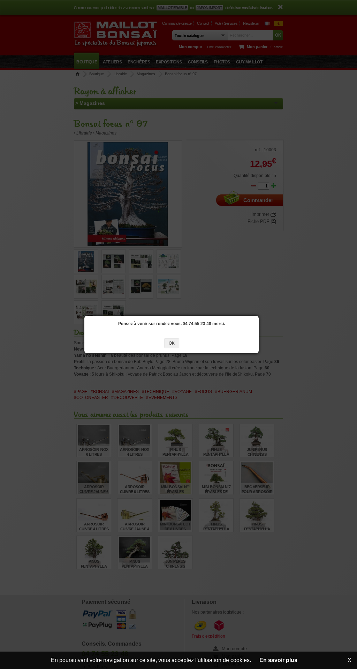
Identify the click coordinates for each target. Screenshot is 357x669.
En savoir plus (278, 660)
